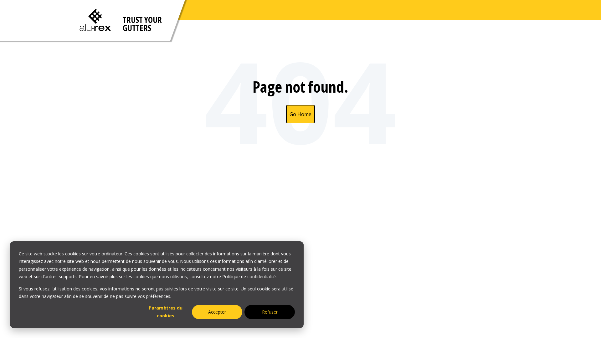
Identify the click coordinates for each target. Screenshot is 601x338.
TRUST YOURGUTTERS (142, 23)
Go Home (300, 114)
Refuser (270, 312)
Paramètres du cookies (165, 312)
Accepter (217, 312)
